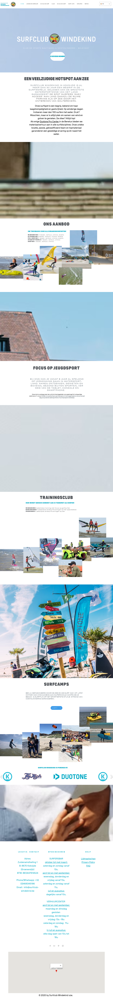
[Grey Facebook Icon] (50, 946)
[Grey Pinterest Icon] (59, 946)
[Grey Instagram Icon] (63, 946)
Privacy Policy (88, 862)
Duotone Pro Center (49, 121)
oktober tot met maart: (56, 862)
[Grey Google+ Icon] (54, 946)
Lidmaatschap (88, 858)
